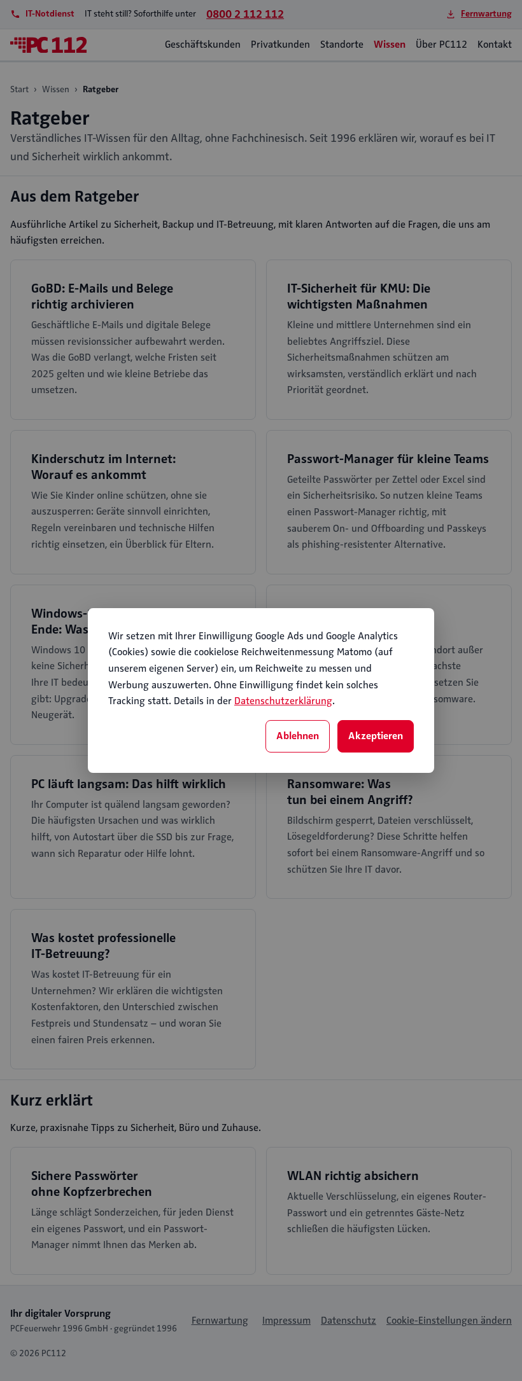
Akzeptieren (375, 736)
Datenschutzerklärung (283, 701)
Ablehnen (297, 736)
